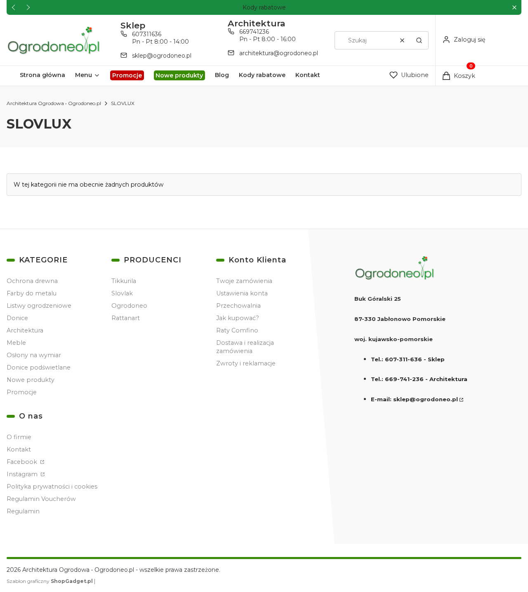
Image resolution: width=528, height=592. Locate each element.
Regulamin (23, 511)
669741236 (254, 31)
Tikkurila (123, 281)
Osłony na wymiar (34, 355)
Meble (16, 342)
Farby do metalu (32, 293)
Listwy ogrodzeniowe (39, 305)
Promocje (22, 392)
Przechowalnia (238, 305)
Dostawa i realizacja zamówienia (245, 347)
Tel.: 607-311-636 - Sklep (408, 359)
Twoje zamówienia (244, 281)
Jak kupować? (237, 318)
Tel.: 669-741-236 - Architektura (419, 379)
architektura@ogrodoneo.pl (278, 53)
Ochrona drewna (32, 281)
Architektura (25, 330)
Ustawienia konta (242, 293)
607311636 (146, 34)
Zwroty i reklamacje (246, 363)
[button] (514, 7)
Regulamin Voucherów (41, 499)
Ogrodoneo (129, 305)
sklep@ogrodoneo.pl (161, 55)
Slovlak (122, 293)
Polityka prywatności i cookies (52, 486)
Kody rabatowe (264, 7)
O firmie (19, 437)
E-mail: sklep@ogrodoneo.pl (414, 399)
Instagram (23, 474)
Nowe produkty (30, 380)
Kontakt (19, 449)
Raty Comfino (237, 330)
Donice (17, 318)
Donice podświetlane (39, 367)
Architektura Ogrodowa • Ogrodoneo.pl (54, 103)
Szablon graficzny (50, 581)
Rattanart (125, 318)
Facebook (23, 462)
